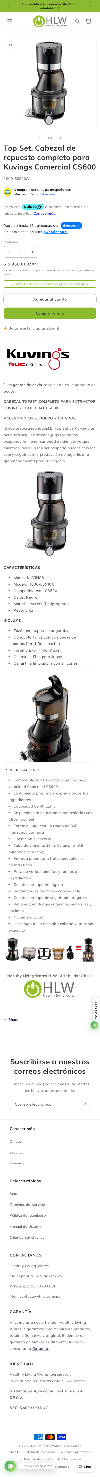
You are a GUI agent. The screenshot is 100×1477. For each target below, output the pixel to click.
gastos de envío (46, 270)
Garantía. (40, 1348)
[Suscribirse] (84, 1104)
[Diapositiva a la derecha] (60, 138)
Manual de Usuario (25, 1226)
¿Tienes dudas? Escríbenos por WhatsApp (50, 284)
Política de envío (69, 1459)
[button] (9, 21)
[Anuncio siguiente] (91, 6)
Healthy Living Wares (46, 1446)
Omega (16, 1141)
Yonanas (17, 1163)
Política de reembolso (28, 1215)
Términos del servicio (27, 1204)
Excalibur (17, 1152)
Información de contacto (52, 1466)
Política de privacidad (75, 1452)
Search (16, 1193)
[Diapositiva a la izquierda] (39, 138)
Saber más (47, 194)
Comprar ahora (50, 313)
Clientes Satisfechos (27, 1237)
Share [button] (13, 1019)
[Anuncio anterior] (9, 6)
